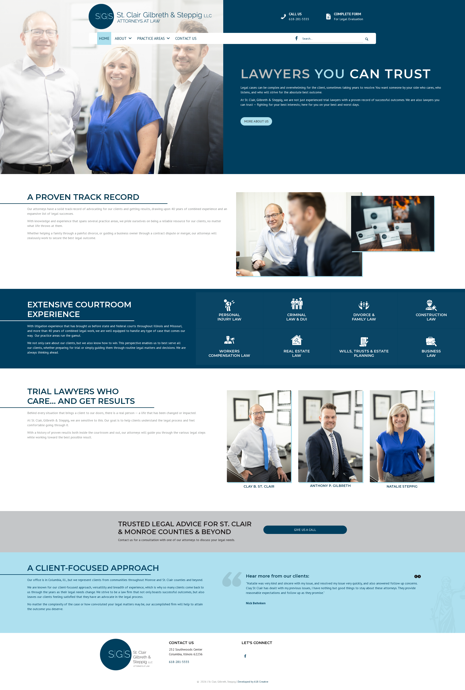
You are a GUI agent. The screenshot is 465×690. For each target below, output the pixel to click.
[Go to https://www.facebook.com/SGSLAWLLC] (296, 38)
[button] (367, 39)
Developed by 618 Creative (253, 681)
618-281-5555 (179, 662)
